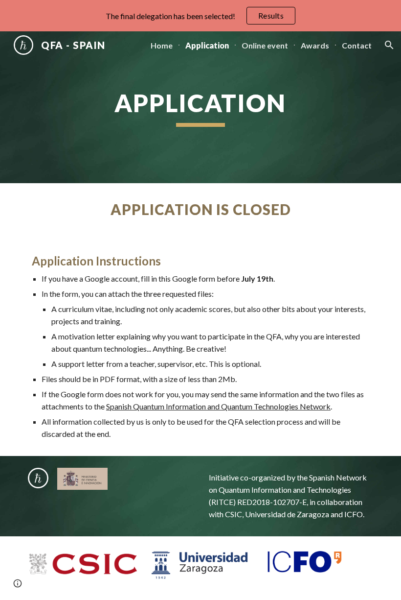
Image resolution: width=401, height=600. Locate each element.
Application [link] (207, 45)
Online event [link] (265, 45)
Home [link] (162, 45)
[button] (389, 45)
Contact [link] (357, 45)
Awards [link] (315, 45)
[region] (200, 15)
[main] (200, 107)
